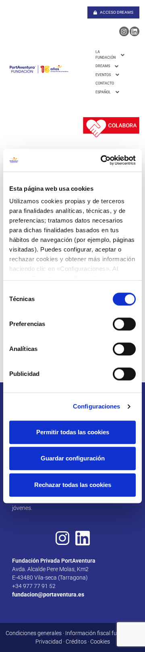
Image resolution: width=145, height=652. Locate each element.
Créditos (76, 641)
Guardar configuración (73, 458)
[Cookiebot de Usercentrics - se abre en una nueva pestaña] (102, 160)
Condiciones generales (34, 633)
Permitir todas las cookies (72, 432)
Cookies (100, 641)
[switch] (124, 324)
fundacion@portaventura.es (48, 594)
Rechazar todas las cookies (72, 484)
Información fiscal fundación (101, 633)
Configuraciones (96, 406)
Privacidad (48, 641)
